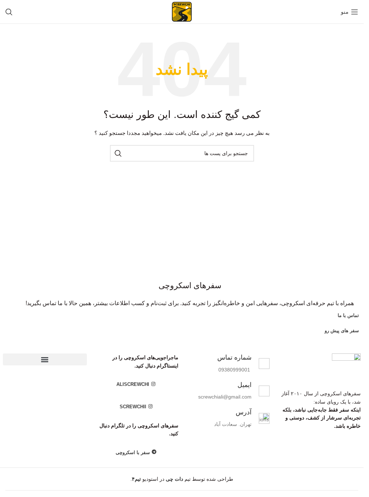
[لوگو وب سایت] (182, 11)
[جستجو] (9, 12)
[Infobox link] (228, 363)
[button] (45, 359)
